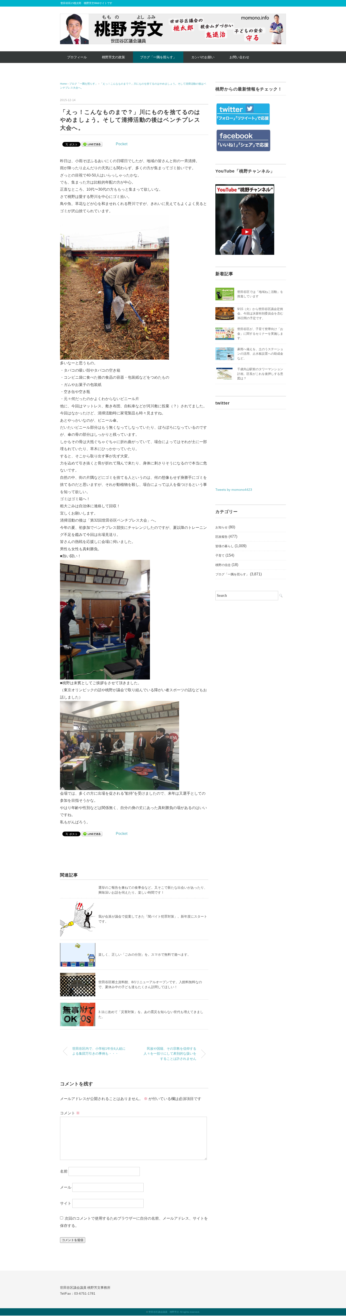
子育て (220, 555)
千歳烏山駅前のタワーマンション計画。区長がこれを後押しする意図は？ (260, 373)
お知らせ (221, 527)
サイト (65, 1203)
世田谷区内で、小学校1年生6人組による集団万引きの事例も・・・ (98, 1051)
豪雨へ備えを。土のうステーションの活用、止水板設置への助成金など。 (260, 353)
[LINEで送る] (92, 144)
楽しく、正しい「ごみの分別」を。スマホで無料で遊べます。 (144, 954)
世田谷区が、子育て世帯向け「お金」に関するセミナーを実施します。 (260, 333)
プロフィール (77, 57)
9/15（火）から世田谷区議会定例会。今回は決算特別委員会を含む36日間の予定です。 (260, 313)
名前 (64, 1171)
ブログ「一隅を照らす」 (158, 57)
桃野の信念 (223, 565)
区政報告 (221, 536)
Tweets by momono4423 (233, 489)
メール (65, 1187)
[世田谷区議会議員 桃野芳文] (173, 17)
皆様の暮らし (224, 546)
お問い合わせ (239, 57)
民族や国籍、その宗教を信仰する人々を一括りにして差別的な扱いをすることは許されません (170, 1054)
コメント (70, 1113)
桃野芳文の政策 (113, 57)
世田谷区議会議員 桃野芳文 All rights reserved (174, 1312)
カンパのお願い (202, 57)
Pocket (121, 144)
